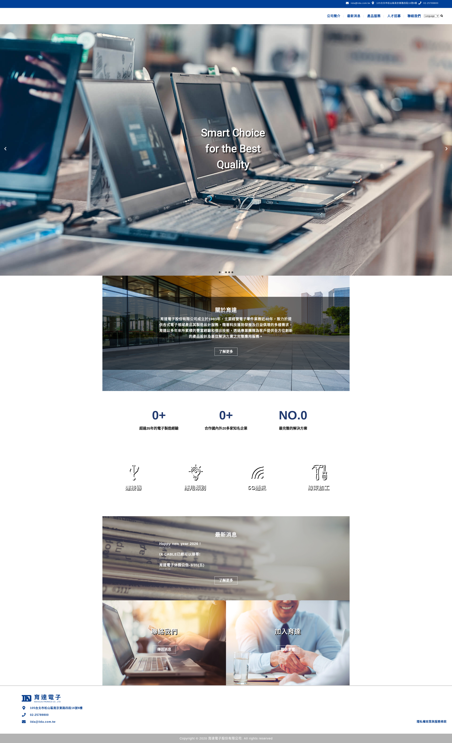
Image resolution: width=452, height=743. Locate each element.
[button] (5, 148)
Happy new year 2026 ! (180, 544)
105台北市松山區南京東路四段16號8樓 (396, 3)
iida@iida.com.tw (360, 3)
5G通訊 (257, 487)
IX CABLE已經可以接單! (180, 554)
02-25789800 (430, 3)
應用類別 (195, 487)
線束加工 (319, 487)
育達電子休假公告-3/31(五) (181, 565)
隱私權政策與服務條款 (432, 721)
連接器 (133, 487)
